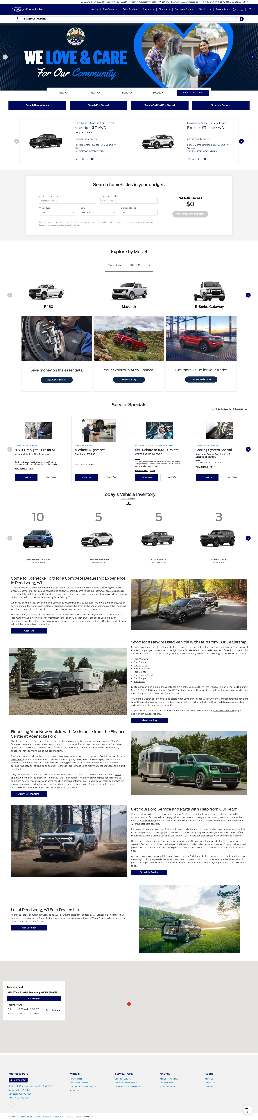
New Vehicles (76, 1079)
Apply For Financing (28, 794)
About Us (29, 630)
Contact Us (19, 1080)
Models (75, 1073)
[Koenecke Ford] (31, 9)
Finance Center (166, 1083)
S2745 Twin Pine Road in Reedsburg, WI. (75, 915)
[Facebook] (11, 1104)
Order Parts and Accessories (128, 1087)
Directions (209, 1087)
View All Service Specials (221, 409)
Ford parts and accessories (175, 841)
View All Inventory (128, 499)
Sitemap (48, 1117)
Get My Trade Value (201, 379)
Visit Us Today (29, 927)
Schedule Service (240, 409)
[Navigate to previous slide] (2, 57)
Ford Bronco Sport (143, 675)
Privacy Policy (26, 1117)
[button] (129, 1004)
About (209, 1073)
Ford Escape (140, 662)
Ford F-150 (139, 681)
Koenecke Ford (14, 1117)
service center (148, 820)
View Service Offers (57, 380)
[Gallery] (129, 57)
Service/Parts (124, 1073)
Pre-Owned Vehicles (79, 1083)
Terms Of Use (38, 1117)
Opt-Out (78, 1117)
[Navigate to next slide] (256, 57)
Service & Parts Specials (126, 1083)
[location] (160, 2)
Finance (165, 1073)
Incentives (74, 1090)
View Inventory (149, 720)
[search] (250, 10)
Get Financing (129, 379)
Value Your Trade (167, 1087)
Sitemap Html (58, 1117)
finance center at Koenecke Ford (32, 741)
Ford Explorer (141, 665)
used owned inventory (224, 710)
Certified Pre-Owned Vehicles (83, 1087)
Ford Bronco (140, 672)
